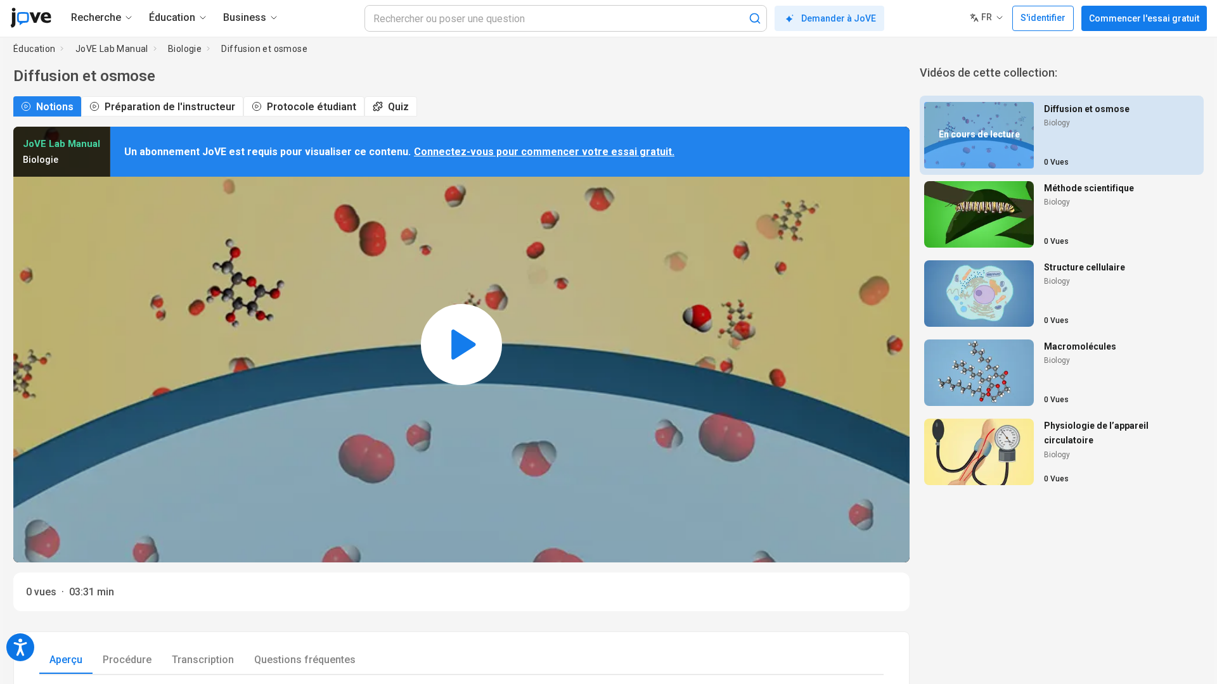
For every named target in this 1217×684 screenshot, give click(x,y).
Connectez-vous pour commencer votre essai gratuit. (544, 152)
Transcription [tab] (203, 660)
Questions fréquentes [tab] (305, 660)
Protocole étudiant (311, 107)
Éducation (34, 49)
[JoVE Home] (30, 18)
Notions (55, 107)
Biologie (185, 49)
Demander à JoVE (838, 18)
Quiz (398, 107)
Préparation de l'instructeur (170, 107)
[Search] (755, 18)
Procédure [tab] (127, 660)
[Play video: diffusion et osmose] (461, 344)
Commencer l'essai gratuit (1144, 18)
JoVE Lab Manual (111, 49)
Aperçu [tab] (65, 660)
